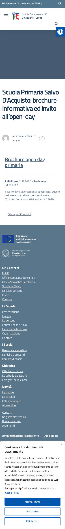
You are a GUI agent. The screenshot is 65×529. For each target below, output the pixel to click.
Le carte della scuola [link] (14, 329)
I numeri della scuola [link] (14, 325)
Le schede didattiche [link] (14, 375)
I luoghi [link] (6, 316)
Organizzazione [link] (11, 333)
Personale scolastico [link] (14, 350)
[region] (32, 485)
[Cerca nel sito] (56, 24)
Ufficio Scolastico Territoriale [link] (19, 282)
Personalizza (32, 511)
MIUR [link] (5, 273)
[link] (60, 31)
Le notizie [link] (8, 392)
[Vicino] (61, 444)
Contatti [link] (7, 412)
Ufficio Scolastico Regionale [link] (18, 277)
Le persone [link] (8, 320)
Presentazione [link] (10, 312)
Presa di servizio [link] (11, 421)
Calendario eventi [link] (12, 401)
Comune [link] (7, 299)
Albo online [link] (9, 405)
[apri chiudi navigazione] (6, 16)
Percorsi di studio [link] (12, 359)
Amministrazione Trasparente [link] (20, 435)
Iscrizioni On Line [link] (12, 290)
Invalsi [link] (6, 295)
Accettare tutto (32, 502)
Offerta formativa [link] (12, 371)
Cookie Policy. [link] (12, 493)
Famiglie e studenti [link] (13, 354)
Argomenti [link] (8, 425)
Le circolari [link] (8, 396)
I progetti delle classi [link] (14, 380)
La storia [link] (7, 338)
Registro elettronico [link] (14, 417)
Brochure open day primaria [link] (25, 162)
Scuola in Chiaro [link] (11, 286)
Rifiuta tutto (32, 521)
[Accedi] (59, 4)
